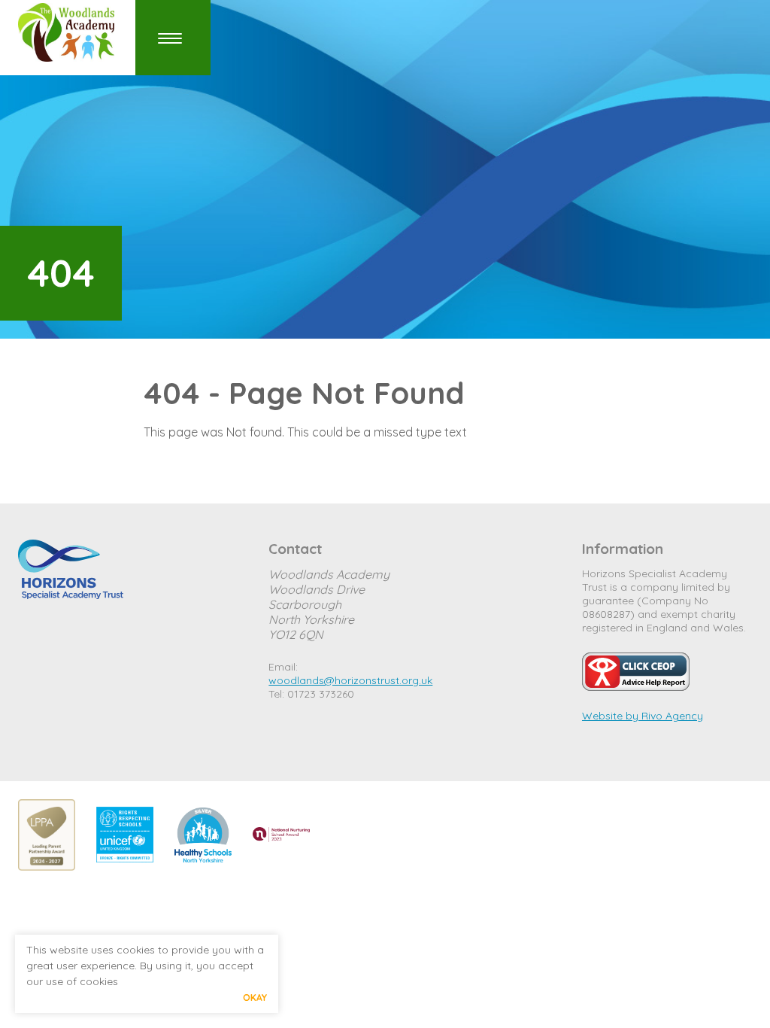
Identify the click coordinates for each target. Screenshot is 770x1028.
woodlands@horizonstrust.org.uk (350, 680)
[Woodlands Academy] (70, 32)
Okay (255, 997)
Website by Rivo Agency (642, 715)
